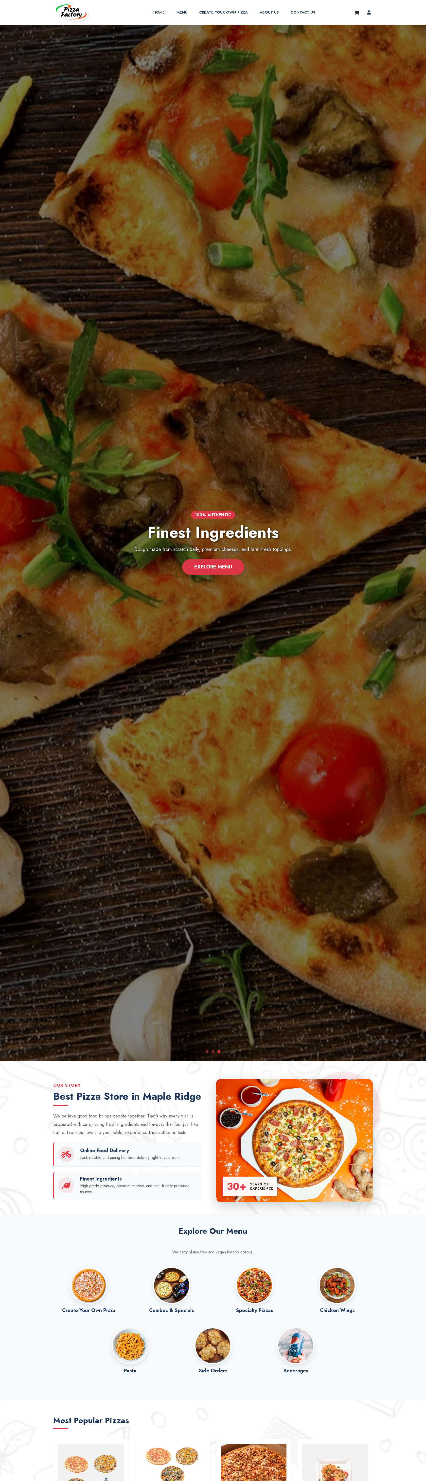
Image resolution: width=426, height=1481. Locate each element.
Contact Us (303, 12)
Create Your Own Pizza (223, 12)
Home (159, 12)
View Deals (213, 566)
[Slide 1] (207, 1051)
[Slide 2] (213, 1051)
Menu (182, 12)
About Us (269, 12)
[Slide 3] (218, 1051)
